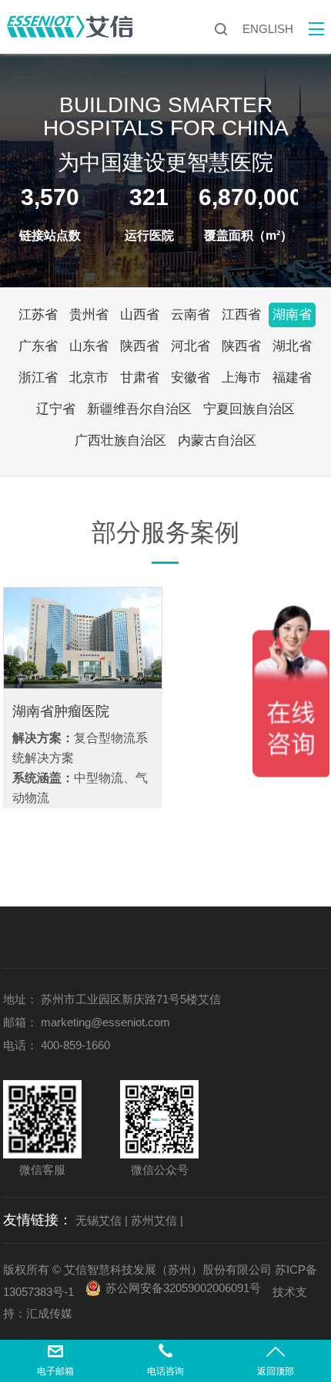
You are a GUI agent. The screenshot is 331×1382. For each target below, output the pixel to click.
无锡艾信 (98, 1220)
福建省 (292, 377)
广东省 (38, 346)
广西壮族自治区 (120, 440)
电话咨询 (165, 1371)
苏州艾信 (154, 1220)
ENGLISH (267, 28)
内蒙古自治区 (217, 440)
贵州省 (89, 314)
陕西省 (139, 346)
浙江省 (38, 377)
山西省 (139, 314)
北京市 (89, 377)
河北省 (190, 346)
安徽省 (190, 377)
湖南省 (292, 314)
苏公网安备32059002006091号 (183, 1287)
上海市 (241, 377)
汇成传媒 (49, 1313)
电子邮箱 (55, 1371)
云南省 (190, 314)
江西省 (241, 314)
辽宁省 (55, 409)
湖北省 (292, 346)
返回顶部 (275, 1371)
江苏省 (38, 314)
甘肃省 (139, 377)
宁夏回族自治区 (249, 409)
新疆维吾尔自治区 (139, 409)
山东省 (89, 346)
